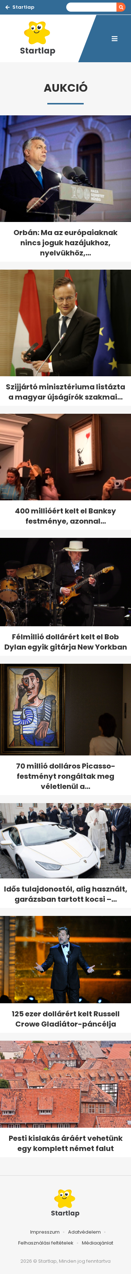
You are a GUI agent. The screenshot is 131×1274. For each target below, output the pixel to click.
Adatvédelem (84, 1232)
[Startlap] (41, 38)
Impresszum (45, 1232)
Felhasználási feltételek (46, 1242)
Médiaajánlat (97, 1242)
